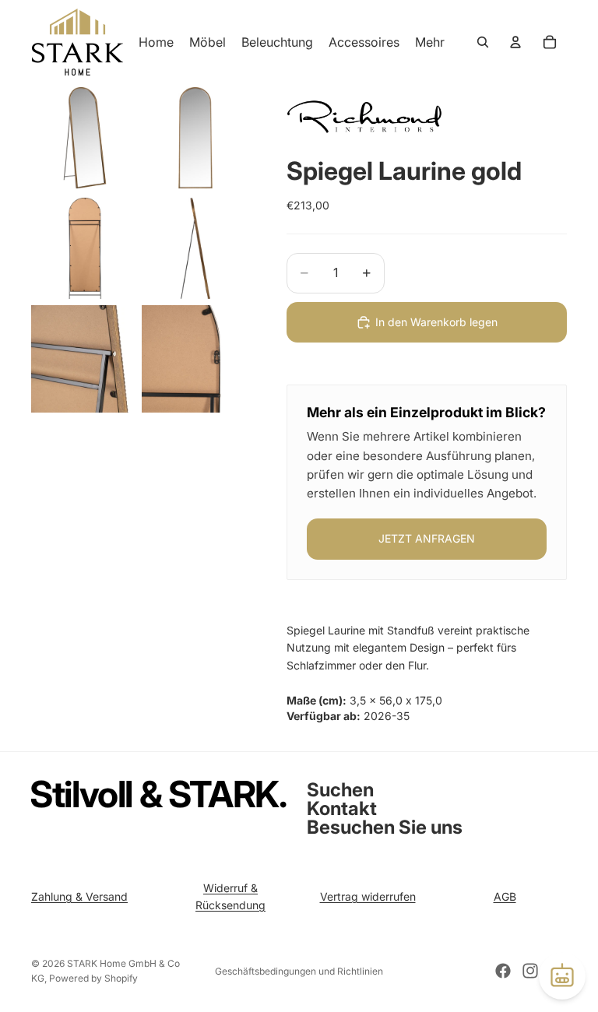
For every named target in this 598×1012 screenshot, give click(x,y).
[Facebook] (503, 970)
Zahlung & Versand (79, 896)
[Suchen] (483, 42)
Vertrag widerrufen (368, 896)
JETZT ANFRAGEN (426, 538)
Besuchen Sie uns (385, 827)
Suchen (340, 789)
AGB (505, 896)
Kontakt (342, 808)
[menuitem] (429, 42)
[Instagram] (530, 970)
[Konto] (515, 42)
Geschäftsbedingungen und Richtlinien (299, 971)
